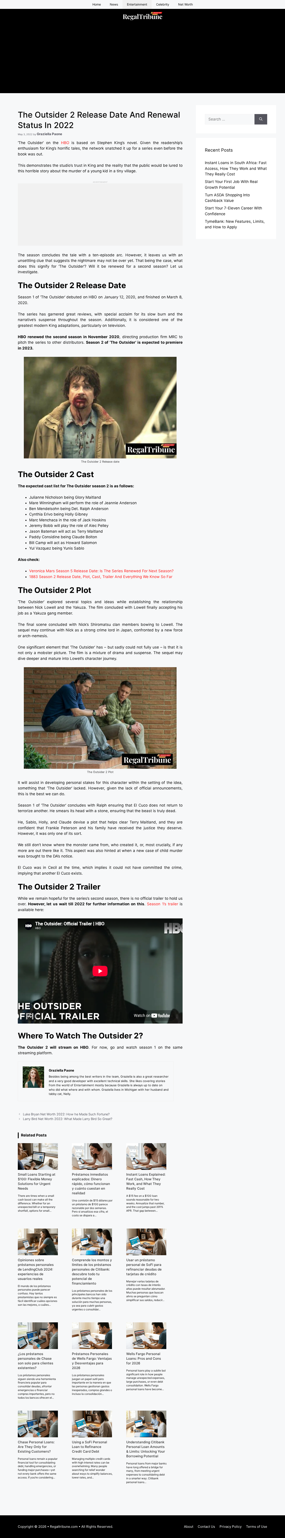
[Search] (260, 119)
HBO (65, 143)
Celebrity (162, 4)
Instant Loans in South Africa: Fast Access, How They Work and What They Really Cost (236, 168)
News (114, 4)
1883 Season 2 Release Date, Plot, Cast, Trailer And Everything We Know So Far (100, 576)
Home (96, 4)
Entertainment (137, 4)
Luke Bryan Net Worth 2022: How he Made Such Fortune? (66, 1114)
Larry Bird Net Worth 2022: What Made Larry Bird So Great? (67, 1119)
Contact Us (206, 1526)
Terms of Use (256, 1526)
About (188, 1526)
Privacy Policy (231, 1526)
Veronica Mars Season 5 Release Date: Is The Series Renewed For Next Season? (101, 571)
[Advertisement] (142, 62)
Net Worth (185, 4)
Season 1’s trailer (162, 904)
